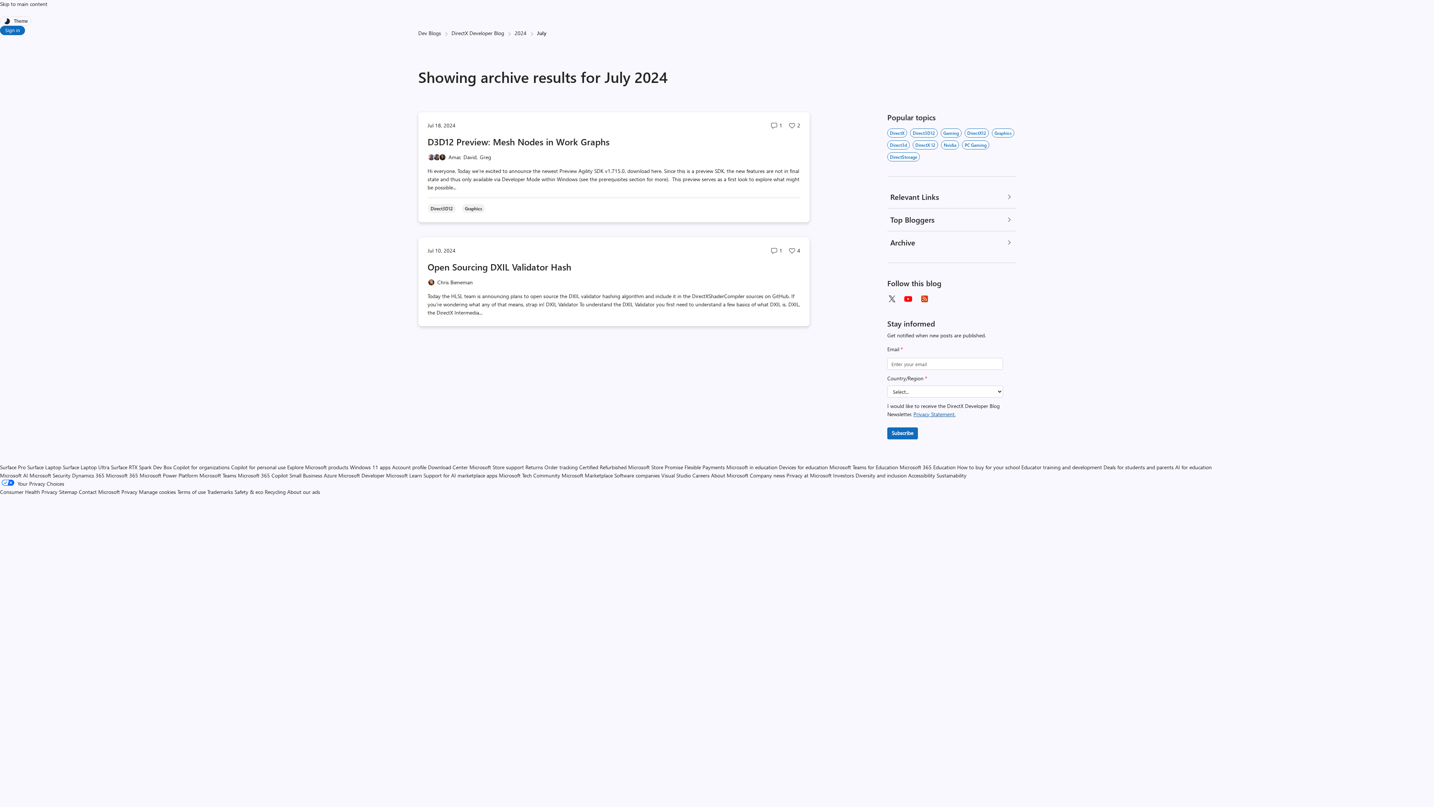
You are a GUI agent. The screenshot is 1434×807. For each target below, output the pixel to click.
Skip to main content (23, 3)
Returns (534, 467)
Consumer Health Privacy (29, 491)
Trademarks (220, 491)
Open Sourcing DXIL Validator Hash (499, 267)
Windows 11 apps (370, 467)
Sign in (12, 30)
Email (895, 349)
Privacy (130, 491)
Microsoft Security (50, 475)
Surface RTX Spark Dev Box (141, 467)
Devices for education (803, 467)
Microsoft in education (751, 467)
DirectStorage (903, 157)
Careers (701, 475)
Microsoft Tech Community (529, 475)
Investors (843, 475)
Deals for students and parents (1139, 467)
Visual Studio (676, 475)
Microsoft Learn (404, 475)
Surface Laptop (44, 467)
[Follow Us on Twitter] (891, 298)
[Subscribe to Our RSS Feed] (924, 298)
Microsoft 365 (122, 475)
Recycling (275, 491)
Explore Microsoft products (317, 467)
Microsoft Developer (361, 475)
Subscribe (902, 432)
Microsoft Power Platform (169, 475)
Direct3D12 (924, 133)
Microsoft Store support (496, 467)
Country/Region (907, 378)
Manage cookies (157, 491)
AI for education (1193, 467)
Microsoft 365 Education (928, 467)
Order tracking (561, 467)
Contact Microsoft (99, 491)
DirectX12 (976, 133)
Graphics (1003, 133)
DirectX (897, 133)
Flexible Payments (705, 467)
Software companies (637, 475)
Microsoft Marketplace (587, 475)
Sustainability (951, 475)
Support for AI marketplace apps (460, 475)
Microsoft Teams (217, 475)
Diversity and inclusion (881, 475)
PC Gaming (976, 145)
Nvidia (950, 145)
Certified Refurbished (603, 467)
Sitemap (68, 491)
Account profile (409, 467)
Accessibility (921, 475)
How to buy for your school (988, 467)
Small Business (305, 475)
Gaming (951, 133)
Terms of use (191, 491)
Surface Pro (13, 467)
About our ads (303, 491)
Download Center (448, 467)
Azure (330, 475)
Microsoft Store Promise (655, 467)
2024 (521, 33)
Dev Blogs (429, 33)
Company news (767, 475)
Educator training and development (1061, 467)
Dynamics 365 (88, 475)
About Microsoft (729, 475)
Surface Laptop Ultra (86, 467)
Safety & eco (249, 491)
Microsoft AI (14, 475)
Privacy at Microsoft (809, 475)
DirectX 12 (925, 145)
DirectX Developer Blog (477, 33)
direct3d (898, 145)
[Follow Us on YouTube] (908, 298)
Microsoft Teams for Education (863, 467)
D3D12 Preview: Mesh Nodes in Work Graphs (518, 142)
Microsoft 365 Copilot (263, 475)
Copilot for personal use (258, 467)
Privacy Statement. (934, 414)
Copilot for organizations (201, 467)
